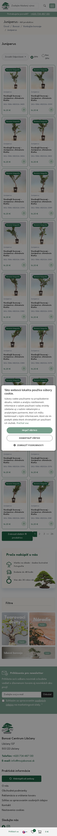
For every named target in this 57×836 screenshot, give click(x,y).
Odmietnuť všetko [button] (29, 438)
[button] (29, 445)
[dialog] (28, 418)
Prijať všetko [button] (29, 430)
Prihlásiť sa (14, 832)
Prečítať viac (23, 423)
